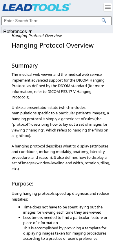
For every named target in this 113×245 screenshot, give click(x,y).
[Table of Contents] (107, 7)
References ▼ (18, 31)
